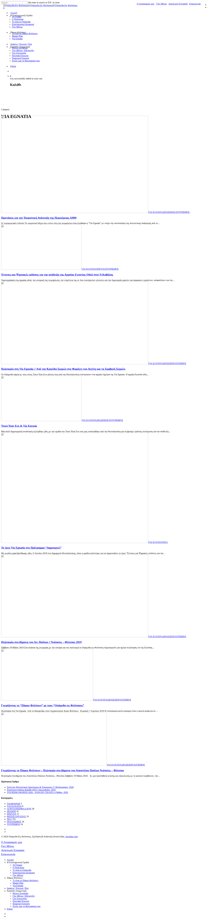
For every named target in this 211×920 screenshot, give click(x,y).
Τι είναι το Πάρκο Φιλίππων (25, 880)
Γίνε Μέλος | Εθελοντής (23, 50)
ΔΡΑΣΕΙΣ (167, 212)
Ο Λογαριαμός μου (145, 4)
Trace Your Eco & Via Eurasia (19, 425)
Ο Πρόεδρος (18, 19)
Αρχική (13, 13)
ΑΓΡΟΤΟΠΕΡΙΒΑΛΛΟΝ (19, 808)
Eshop (13, 66)
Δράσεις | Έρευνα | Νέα (21, 44)
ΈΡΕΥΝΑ (101, 269)
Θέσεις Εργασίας (20, 893)
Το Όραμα (17, 865)
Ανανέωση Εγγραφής (178, 4)
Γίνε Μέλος (161, 4)
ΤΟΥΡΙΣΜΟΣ (183, 212)
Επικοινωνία (195, 4)
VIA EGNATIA (155, 212)
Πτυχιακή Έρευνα (20, 55)
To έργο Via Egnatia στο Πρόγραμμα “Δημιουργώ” (31, 547)
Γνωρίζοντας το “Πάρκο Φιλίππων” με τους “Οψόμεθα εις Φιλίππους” (42, 705)
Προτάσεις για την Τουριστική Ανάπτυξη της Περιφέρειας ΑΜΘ (39, 217)
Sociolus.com (71, 836)
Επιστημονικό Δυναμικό (23, 24)
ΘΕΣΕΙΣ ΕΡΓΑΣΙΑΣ (16, 816)
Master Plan (17, 36)
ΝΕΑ (174, 212)
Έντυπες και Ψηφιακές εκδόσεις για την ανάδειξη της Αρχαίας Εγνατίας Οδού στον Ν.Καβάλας (57, 274)
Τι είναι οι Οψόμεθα (21, 22)
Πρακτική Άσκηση (20, 58)
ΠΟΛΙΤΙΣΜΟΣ (179, 363)
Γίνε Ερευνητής (19, 53)
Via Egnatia (17, 38)
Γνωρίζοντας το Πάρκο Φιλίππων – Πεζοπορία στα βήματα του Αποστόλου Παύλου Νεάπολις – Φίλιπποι (62, 770)
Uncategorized (13, 803)
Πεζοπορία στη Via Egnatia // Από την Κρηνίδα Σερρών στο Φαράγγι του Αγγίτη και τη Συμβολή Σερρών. (63, 368)
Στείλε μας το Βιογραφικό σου (26, 61)
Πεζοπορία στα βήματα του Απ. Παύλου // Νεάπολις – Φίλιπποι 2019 (41, 642)
